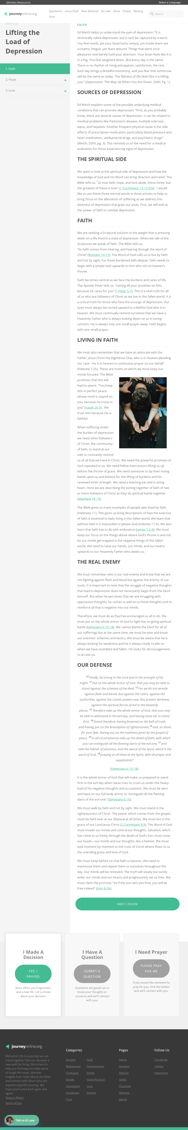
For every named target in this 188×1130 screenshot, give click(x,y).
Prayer (127, 11)
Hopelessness (95, 1066)
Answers (124, 1066)
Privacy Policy (15, 1098)
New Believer (90, 11)
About (123, 1099)
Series (123, 1079)
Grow (116, 11)
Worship (124, 1093)
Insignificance (95, 1079)
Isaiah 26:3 (93, 407)
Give (52, 17)
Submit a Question (92, 974)
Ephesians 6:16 (119, 799)
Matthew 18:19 (89, 499)
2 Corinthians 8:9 (133, 824)
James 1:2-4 (145, 529)
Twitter (159, 1066)
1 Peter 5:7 (124, 291)
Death (70, 1079)
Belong (138, 11)
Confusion (72, 1073)
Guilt (90, 1060)
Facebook (161, 1060)
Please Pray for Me (151, 968)
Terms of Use (14, 1103)
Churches (125, 1086)
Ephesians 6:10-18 (100, 627)
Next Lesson (127, 904)
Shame (91, 1093)
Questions (55, 11)
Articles (124, 1073)
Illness (90, 1073)
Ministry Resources (18, 2)
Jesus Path (71, 11)
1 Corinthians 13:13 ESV (136, 188)
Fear (69, 1099)
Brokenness (73, 1066)
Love (90, 1086)
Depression (73, 1086)
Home (123, 1060)
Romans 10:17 (98, 255)
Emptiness (72, 1093)
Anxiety (71, 1060)
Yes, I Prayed (33, 974)
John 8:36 (103, 888)
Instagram (161, 1073)
